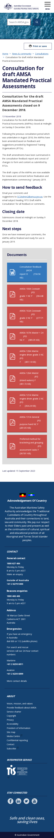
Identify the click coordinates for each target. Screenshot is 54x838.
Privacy (10, 719)
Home (5, 53)
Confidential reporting (17, 740)
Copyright (11, 715)
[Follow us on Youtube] (34, 801)
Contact (10, 744)
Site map (11, 732)
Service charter (14, 711)
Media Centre (13, 736)
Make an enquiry (15, 574)
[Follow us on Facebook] (10, 801)
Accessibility (12, 723)
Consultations (41, 53)
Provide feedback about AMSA (21, 707)
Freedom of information (18, 728)
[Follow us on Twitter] (26, 801)
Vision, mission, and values (20, 703)
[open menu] (47, 4)
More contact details (17, 681)
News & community (21, 53)
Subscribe (11, 748)
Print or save (40, 46)
